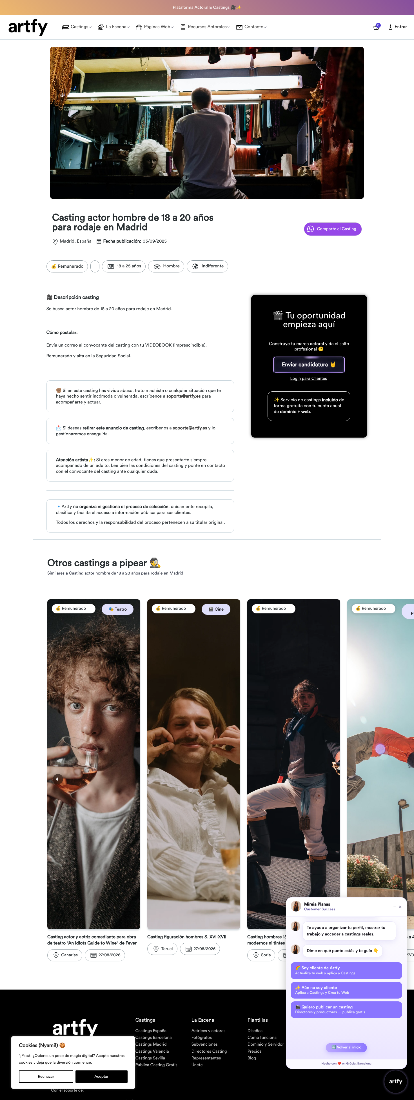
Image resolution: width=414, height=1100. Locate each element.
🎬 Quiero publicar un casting (330, 1009)
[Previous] (58, 779)
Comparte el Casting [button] (336, 229)
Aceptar (101, 1077)
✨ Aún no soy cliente (322, 990)
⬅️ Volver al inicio (346, 1047)
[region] (73, 1062)
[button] (309, 364)
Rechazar (46, 1077)
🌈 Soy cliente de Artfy (325, 970)
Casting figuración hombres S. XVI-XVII (186, 937)
